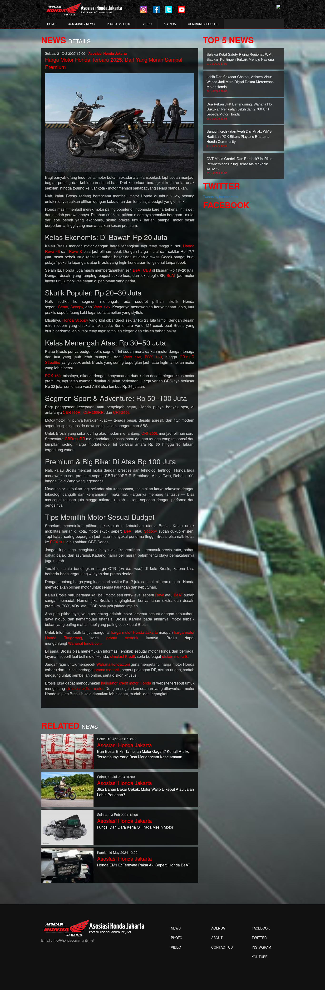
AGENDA (170, 24)
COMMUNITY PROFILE (203, 24)
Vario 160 (132, 357)
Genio (63, 307)
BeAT (171, 275)
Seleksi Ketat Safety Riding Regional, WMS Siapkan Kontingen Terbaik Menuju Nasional (241, 58)
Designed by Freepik (259, 963)
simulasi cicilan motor (84, 688)
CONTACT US (222, 947)
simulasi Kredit (122, 656)
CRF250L (121, 412)
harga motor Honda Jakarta (134, 632)
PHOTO (176, 937)
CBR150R (71, 412)
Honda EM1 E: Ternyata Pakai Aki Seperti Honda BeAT (143, 865)
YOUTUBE (259, 956)
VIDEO (147, 24)
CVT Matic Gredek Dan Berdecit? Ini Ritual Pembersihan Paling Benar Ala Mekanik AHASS (240, 166)
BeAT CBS (142, 270)
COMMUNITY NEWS (81, 24)
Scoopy (76, 307)
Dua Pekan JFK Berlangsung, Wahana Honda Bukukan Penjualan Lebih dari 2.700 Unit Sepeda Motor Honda (242, 111)
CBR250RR (93, 412)
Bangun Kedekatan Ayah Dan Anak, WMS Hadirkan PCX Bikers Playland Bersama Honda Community (239, 138)
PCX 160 (153, 357)
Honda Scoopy (75, 320)
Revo (159, 595)
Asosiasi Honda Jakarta (124, 745)
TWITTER (259, 937)
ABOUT (217, 937)
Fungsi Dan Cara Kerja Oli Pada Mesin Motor (135, 827)
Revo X (75, 251)
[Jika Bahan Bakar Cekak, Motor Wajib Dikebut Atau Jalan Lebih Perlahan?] (67, 788)
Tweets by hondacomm (220, 196)
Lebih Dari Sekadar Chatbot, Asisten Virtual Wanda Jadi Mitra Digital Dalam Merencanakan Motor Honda (243, 84)
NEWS (176, 928)
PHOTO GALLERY (119, 24)
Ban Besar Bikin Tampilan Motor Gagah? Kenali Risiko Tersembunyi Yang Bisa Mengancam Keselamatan (143, 754)
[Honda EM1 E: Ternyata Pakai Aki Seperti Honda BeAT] (67, 864)
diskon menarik (175, 656)
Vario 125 (101, 307)
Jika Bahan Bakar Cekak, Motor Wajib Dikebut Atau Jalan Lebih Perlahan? (145, 791)
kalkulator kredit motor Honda (126, 683)
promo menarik (122, 637)
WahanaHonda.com (85, 643)
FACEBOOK (261, 928)
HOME (51, 24)
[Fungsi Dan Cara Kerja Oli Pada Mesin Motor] (67, 826)
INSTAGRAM (261, 947)
